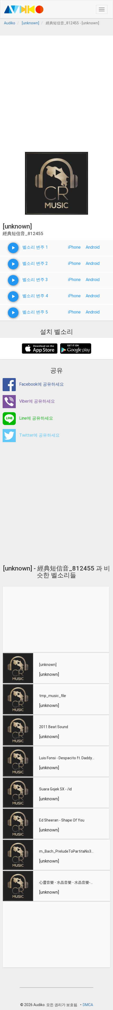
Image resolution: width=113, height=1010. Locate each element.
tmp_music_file (52, 696)
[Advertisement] (56, 92)
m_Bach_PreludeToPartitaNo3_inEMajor (67, 851)
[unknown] (47, 665)
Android (93, 247)
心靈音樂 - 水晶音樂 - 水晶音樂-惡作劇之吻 (67, 882)
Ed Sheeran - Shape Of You (61, 820)
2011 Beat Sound (53, 727)
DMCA (88, 1005)
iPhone (74, 247)
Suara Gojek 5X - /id (55, 789)
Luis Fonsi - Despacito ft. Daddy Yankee (67, 758)
